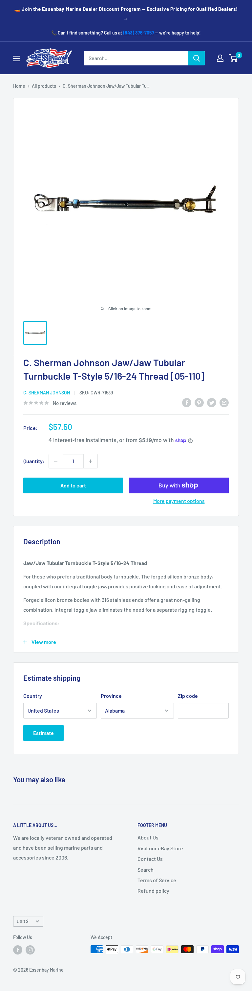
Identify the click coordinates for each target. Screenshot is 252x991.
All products (44, 86)
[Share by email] (224, 402)
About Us (147, 837)
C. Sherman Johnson (46, 392)
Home (19, 86)
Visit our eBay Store (160, 848)
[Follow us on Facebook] (17, 950)
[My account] (220, 58)
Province (111, 696)
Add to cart (73, 485)
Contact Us (150, 859)
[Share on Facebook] (186, 402)
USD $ (23, 921)
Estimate (43, 733)
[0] (233, 58)
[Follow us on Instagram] (30, 950)
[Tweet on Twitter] (211, 402)
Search (145, 869)
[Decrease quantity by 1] (56, 461)
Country (32, 696)
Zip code (188, 696)
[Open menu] (16, 58)
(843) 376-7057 (138, 32)
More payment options (179, 501)
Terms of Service (156, 880)
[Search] (196, 58)
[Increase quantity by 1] (90, 461)
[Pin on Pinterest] (199, 402)
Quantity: (34, 461)
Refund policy (153, 890)
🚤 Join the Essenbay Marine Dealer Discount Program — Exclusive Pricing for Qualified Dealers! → (126, 13)
